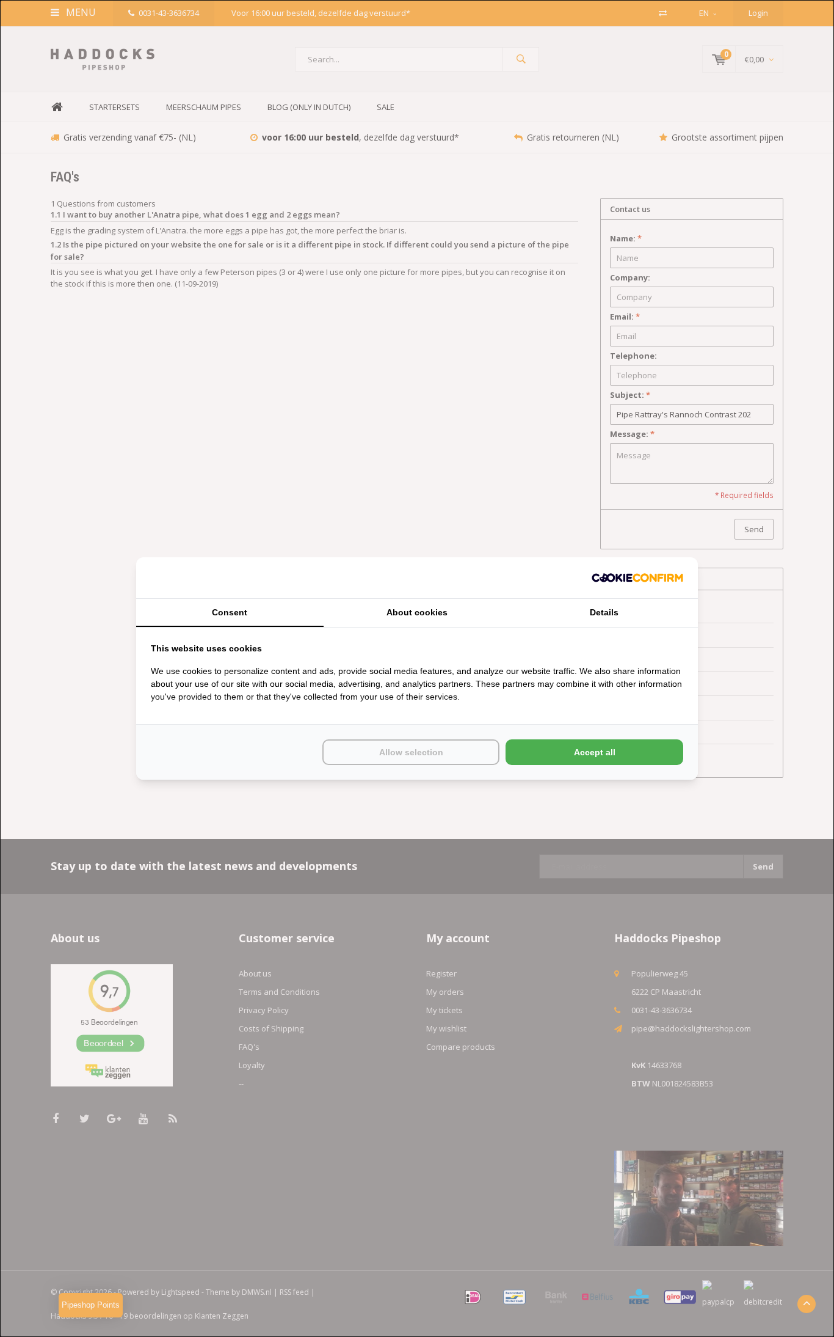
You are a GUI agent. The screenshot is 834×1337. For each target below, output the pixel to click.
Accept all (594, 752)
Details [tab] (604, 612)
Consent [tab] (229, 612)
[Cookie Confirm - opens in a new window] (637, 578)
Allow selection (411, 752)
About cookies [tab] (417, 612)
